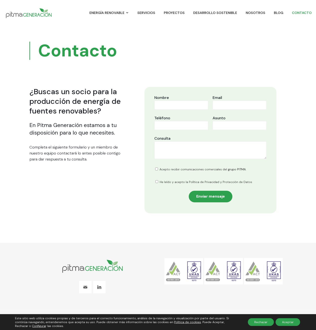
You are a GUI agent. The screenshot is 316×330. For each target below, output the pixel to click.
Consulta (162, 138)
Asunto (219, 118)
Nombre (161, 97)
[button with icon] (85, 287)
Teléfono (162, 118)
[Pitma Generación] (28, 13)
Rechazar (260, 322)
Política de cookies (187, 322)
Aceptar (288, 322)
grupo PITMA (237, 169)
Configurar (39, 326)
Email (217, 97)
